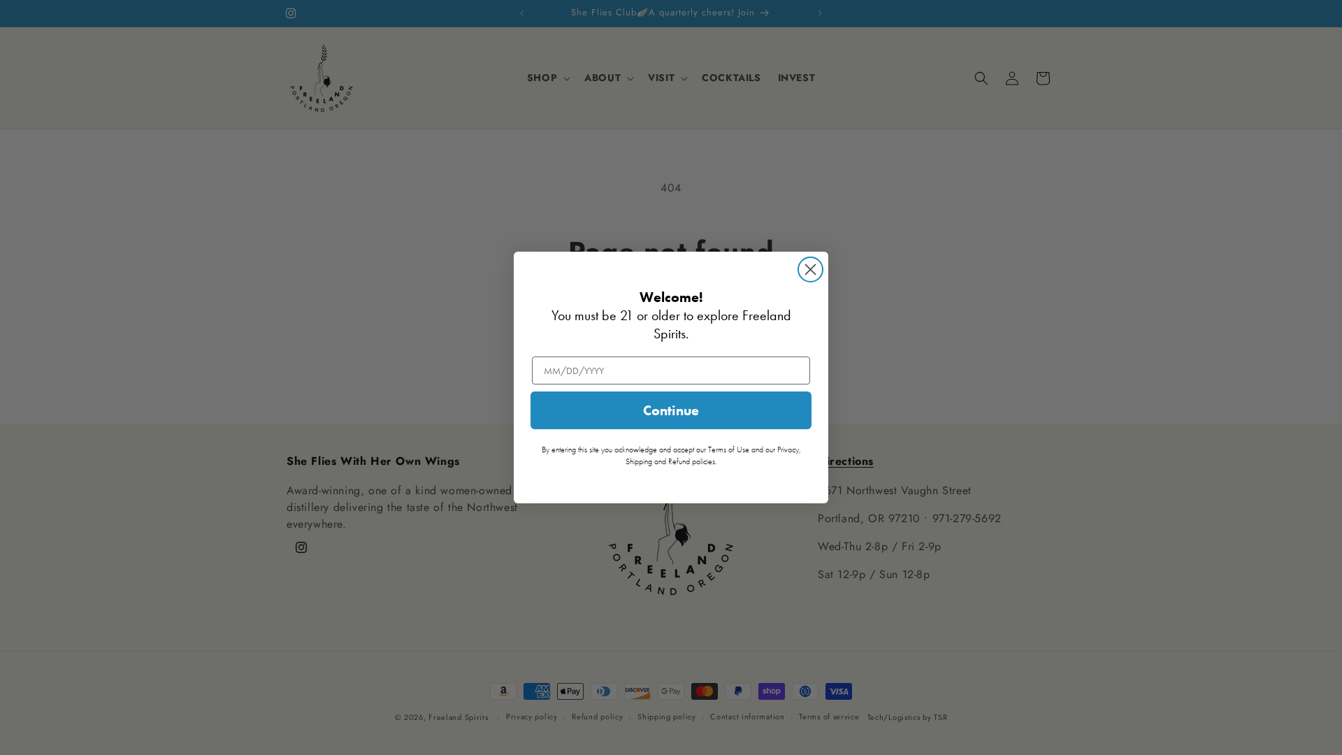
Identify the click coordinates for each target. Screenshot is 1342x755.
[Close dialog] (810, 269)
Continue (671, 410)
